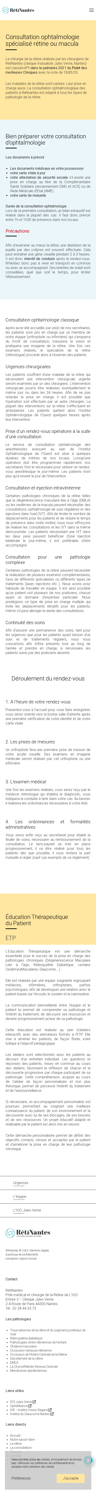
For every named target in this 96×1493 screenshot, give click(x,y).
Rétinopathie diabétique (26, 1338)
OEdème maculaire (23, 1346)
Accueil (15, 1435)
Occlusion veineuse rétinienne (31, 1350)
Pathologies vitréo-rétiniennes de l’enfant (38, 1342)
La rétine (16, 1443)
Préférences (21, 1478)
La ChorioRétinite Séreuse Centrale (34, 1366)
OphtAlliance (19, 1406)
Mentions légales (39, 1250)
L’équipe (19, 1196)
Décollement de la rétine (26, 1358)
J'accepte (71, 1478)
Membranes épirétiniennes (28, 1370)
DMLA (14, 1362)
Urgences (20, 1183)
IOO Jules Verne (21, 1402)
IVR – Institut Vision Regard (29, 1410)
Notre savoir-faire (22, 1439)
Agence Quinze (27, 1258)
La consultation (21, 1447)
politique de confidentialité (23, 1254)
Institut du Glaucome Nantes (30, 1414)
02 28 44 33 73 (24, 1308)
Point (76, 68)
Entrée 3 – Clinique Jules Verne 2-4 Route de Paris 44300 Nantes (32, 1301)
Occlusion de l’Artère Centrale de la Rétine (38, 1354)
